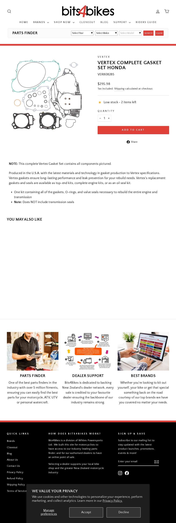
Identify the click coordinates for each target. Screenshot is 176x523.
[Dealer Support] (88, 351)
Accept (86, 512)
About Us (12, 459)
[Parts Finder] (32, 351)
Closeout (87, 22)
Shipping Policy (16, 484)
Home (23, 22)
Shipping (119, 88)
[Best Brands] (143, 351)
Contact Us (13, 465)
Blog (104, 22)
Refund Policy (15, 478)
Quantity (106, 111)
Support (121, 22)
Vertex (104, 57)
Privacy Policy (15, 472)
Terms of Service (17, 491)
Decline (123, 512)
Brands (39, 22)
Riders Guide (146, 22)
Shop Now (63, 22)
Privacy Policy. (113, 501)
